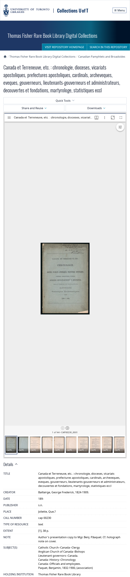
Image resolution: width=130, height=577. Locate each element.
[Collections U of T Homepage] (5, 56)
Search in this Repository (108, 47)
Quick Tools (63, 101)
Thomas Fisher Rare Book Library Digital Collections (42, 56)
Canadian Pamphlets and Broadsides (101, 56)
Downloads (94, 108)
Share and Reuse (32, 108)
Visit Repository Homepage (64, 47)
